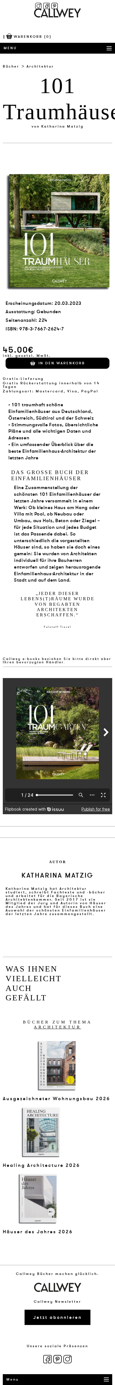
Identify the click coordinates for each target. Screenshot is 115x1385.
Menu (10, 48)
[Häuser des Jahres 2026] (38, 1198)
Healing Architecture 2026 (41, 1165)
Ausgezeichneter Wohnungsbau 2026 (56, 1098)
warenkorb (33, 36)
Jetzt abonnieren (57, 1317)
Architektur (40, 66)
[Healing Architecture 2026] (41, 1132)
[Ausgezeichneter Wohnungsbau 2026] (56, 1065)
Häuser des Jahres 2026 (38, 1232)
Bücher (11, 66)
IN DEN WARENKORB (62, 363)
